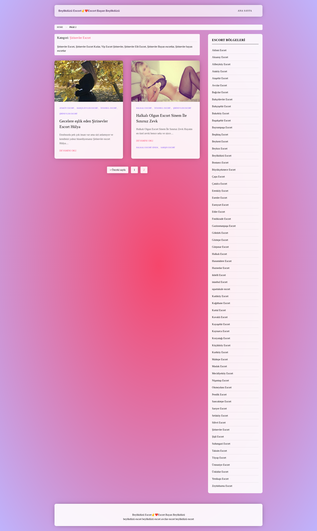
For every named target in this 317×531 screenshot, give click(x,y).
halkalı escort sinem (147, 147)
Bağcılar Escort (220, 92)
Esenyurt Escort (220, 204)
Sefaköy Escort (220, 415)
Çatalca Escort (219, 183)
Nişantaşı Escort (220, 380)
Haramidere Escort (221, 261)
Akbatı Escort (219, 50)
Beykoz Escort (219, 148)
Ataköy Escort (66, 108)
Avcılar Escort (219, 85)
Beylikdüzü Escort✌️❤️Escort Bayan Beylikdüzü (89, 10)
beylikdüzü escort (132, 519)
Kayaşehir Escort (221, 324)
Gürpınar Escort (220, 246)
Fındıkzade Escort (221, 218)
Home (60, 27)
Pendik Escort (219, 394)
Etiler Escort (218, 211)
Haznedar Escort (220, 268)
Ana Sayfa (245, 10)
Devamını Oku (67, 150)
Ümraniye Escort (221, 464)
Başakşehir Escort (221, 120)
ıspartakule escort (221, 289)
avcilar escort (168, 519)
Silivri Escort (219, 422)
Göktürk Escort (220, 232)
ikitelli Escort (219, 275)
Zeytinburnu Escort (222, 485)
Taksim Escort (219, 450)
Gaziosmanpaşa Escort (224, 226)
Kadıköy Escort (220, 296)
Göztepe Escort (220, 240)
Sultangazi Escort (221, 443)
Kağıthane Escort (221, 303)
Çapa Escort (218, 176)
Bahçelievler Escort (87, 108)
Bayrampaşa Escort (222, 127)
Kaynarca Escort (220, 331)
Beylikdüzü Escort (221, 155)
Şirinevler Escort (68, 114)
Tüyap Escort (219, 457)
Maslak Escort (219, 366)
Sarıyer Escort (219, 408)
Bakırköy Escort (220, 113)
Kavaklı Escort (220, 317)
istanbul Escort (109, 108)
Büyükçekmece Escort (223, 169)
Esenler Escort (219, 197)
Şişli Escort (218, 436)
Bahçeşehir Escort (221, 106)
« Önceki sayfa (117, 169)
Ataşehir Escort (220, 78)
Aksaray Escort (220, 57)
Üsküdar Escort (220, 471)
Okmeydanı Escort (221, 387)
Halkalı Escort (144, 108)
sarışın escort (168, 147)
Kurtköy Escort (220, 352)
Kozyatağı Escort (221, 338)
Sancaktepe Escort (221, 401)
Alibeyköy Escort (221, 64)
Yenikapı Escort (220, 478)
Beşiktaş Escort (220, 134)
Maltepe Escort (220, 359)
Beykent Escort (220, 141)
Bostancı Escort (220, 162)
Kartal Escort (219, 310)
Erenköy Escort (220, 190)
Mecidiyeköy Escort (222, 373)
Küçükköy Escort (221, 345)
